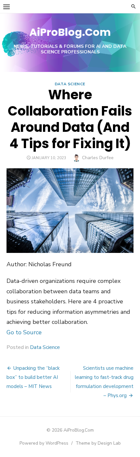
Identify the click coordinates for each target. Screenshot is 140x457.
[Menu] (6, 6)
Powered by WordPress (44, 443)
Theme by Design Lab (98, 443)
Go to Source (24, 332)
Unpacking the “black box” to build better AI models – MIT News (33, 377)
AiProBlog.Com (70, 32)
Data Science (70, 84)
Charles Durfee (98, 158)
